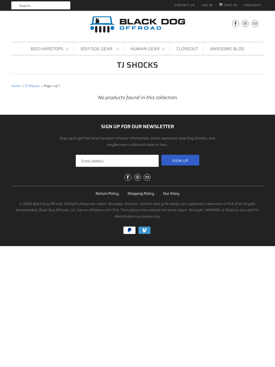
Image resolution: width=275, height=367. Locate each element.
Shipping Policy (141, 193)
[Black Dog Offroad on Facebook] (235, 23)
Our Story (171, 193)
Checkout (252, 5)
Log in (206, 5)
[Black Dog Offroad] (137, 25)
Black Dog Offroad (47, 204)
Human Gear (145, 48)
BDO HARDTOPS (47, 48)
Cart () (230, 5)
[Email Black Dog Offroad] (254, 23)
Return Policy (107, 193)
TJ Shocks (137, 65)
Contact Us (185, 5)
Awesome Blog (227, 48)
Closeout (187, 48)
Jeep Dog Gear (97, 48)
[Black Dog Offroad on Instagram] (245, 23)
